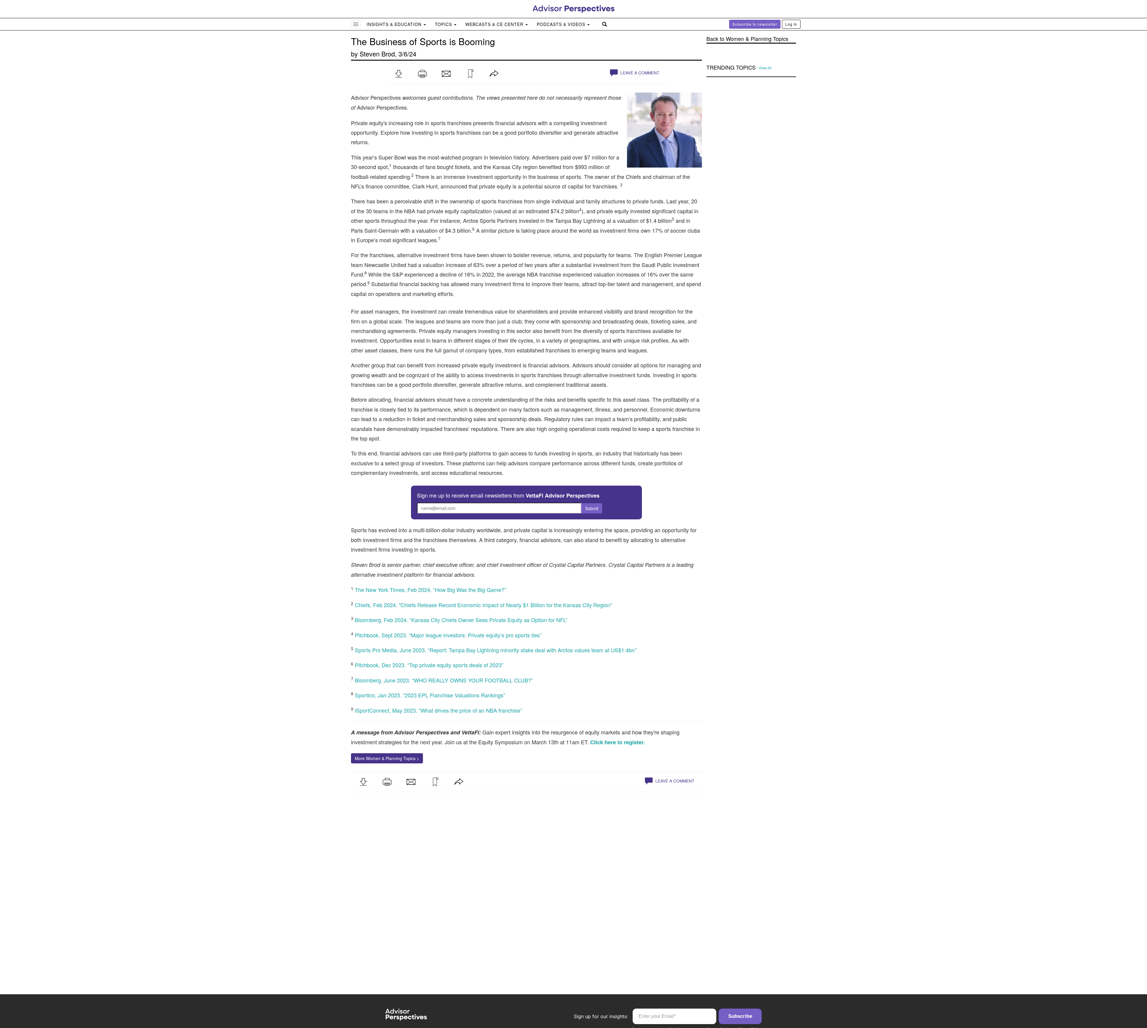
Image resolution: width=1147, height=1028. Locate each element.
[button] (398, 74)
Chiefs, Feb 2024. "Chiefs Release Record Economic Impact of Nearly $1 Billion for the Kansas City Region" (483, 605)
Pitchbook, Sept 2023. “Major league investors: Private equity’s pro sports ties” (448, 635)
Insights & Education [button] (395, 24)
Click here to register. (617, 742)
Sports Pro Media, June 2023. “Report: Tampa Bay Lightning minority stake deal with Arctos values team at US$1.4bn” (496, 650)
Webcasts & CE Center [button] (495, 24)
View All (765, 67)
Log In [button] (791, 24)
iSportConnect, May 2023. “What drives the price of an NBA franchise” (438, 710)
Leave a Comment (639, 73)
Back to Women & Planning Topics (747, 38)
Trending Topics (731, 67)
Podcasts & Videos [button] (562, 24)
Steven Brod (377, 53)
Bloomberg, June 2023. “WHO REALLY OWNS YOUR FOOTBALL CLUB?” (444, 680)
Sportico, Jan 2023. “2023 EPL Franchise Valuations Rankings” (430, 695)
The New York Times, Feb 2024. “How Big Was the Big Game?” (430, 589)
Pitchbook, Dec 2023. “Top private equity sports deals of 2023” (429, 665)
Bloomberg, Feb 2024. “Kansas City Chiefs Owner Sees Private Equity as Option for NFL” (461, 620)
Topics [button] (444, 24)
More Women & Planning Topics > (387, 758)
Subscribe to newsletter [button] (754, 24)
